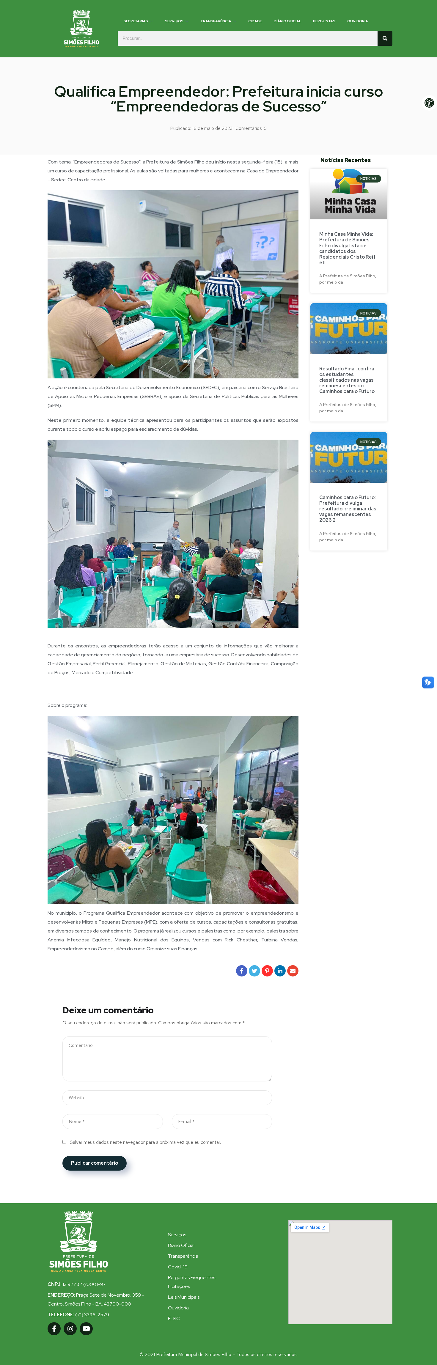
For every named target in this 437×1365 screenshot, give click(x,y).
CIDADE (255, 21)
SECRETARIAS (136, 21)
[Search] (385, 38)
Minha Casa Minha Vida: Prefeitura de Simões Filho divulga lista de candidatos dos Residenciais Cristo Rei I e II (347, 248)
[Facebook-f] (54, 1328)
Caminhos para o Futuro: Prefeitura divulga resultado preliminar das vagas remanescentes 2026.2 (347, 508)
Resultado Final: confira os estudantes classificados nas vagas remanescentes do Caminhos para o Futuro (347, 380)
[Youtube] (86, 1328)
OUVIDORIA (357, 21)
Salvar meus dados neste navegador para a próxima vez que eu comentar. (145, 1142)
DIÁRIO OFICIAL (287, 21)
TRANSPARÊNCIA (215, 21)
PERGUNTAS (324, 21)
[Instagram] (70, 1328)
